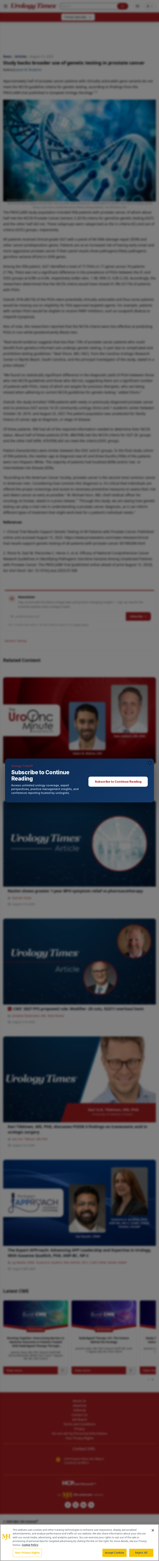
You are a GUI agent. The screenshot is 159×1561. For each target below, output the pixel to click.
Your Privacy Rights (27, 1552)
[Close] (153, 1530)
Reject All (141, 1552)
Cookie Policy (30, 1545)
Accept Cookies (114, 1552)
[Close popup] (150, 763)
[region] (79, 1542)
